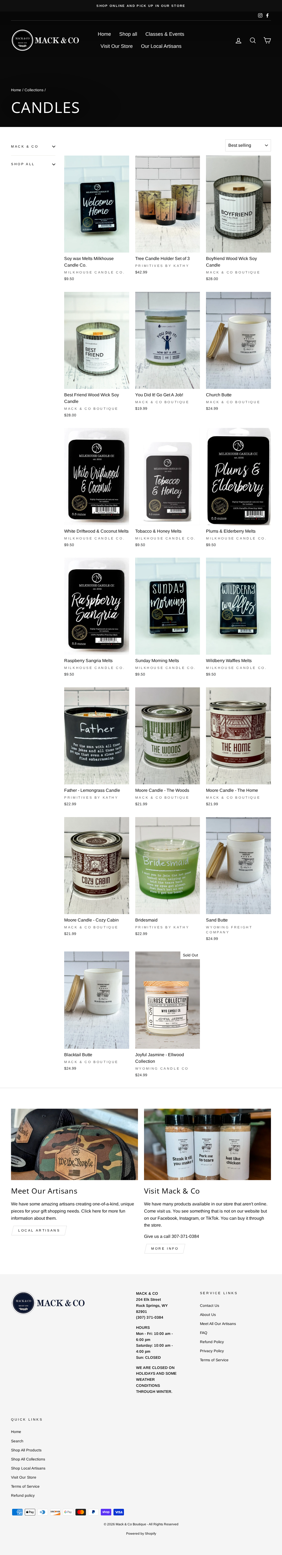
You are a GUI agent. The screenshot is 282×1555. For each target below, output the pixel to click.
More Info (164, 1248)
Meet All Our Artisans (218, 1324)
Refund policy (23, 1495)
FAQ (203, 1333)
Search (17, 1441)
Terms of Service (214, 1360)
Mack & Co (24, 146)
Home (104, 34)
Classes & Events (164, 34)
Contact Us (209, 1306)
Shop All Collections (28, 1459)
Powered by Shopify (141, 1533)
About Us (208, 1315)
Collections (34, 90)
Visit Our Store (117, 46)
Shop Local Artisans (28, 1468)
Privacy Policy (212, 1351)
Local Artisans (39, 1230)
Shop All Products (26, 1450)
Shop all (128, 34)
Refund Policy (212, 1342)
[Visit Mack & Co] (207, 1144)
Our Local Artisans (161, 46)
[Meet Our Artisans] (74, 1144)
